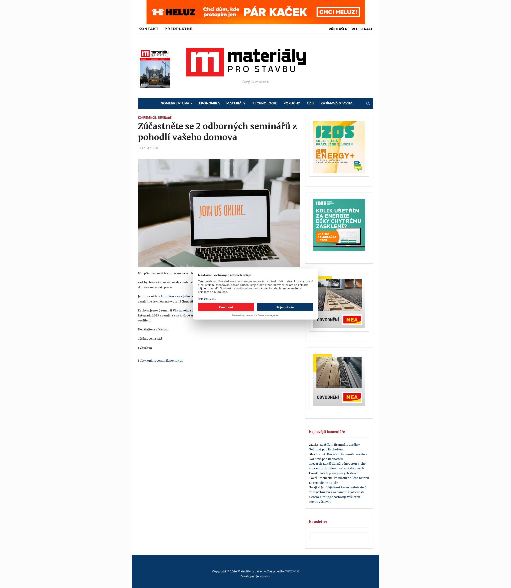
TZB (310, 103)
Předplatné (179, 29)
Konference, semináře (154, 118)
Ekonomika (209, 103)
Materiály (236, 103)
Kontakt (149, 29)
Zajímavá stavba (336, 103)
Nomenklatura (175, 103)
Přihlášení (339, 29)
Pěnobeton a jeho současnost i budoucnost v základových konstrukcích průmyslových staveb (337, 468)
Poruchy (291, 103)
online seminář (157, 360)
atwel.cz (264, 576)
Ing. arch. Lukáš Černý (324, 463)
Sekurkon (176, 360)
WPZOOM (292, 571)
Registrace (362, 29)
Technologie (264, 103)
